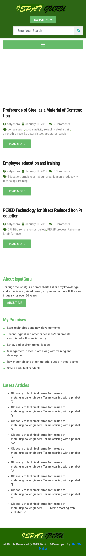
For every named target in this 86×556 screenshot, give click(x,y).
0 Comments (61, 171)
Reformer (74, 229)
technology (10, 180)
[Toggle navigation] (43, 44)
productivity (70, 176)
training (23, 180)
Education (14, 176)
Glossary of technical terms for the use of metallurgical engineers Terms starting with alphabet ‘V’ (45, 453)
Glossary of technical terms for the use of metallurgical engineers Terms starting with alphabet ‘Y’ (45, 411)
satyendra (13, 124)
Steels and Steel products (24, 368)
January (41, 76)
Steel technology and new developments (33, 327)
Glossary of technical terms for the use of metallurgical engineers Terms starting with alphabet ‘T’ (45, 480)
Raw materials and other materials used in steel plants (42, 361)
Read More (17, 144)
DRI (10, 229)
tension (63, 133)
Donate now (43, 19)
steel (59, 129)
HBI (15, 229)
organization (54, 176)
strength (8, 133)
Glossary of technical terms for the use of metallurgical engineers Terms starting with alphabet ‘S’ (45, 494)
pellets (42, 229)
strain (66, 129)
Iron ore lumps (28, 229)
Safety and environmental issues (28, 344)
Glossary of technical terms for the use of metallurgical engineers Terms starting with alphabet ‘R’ (43, 508)
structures (51, 133)
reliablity (49, 129)
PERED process (57, 229)
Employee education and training (31, 163)
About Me (14, 303)
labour (41, 176)
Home (11, 76)
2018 (25, 76)
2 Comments (61, 124)
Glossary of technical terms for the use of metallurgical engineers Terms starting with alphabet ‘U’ (45, 466)
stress (19, 133)
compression (16, 129)
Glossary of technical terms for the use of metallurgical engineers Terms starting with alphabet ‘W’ (45, 439)
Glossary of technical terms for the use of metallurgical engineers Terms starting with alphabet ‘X (45, 425)
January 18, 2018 (36, 124)
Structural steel (33, 133)
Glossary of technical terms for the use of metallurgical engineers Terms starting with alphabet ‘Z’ (45, 397)
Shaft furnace (12, 233)
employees (29, 176)
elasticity (37, 129)
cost (28, 129)
